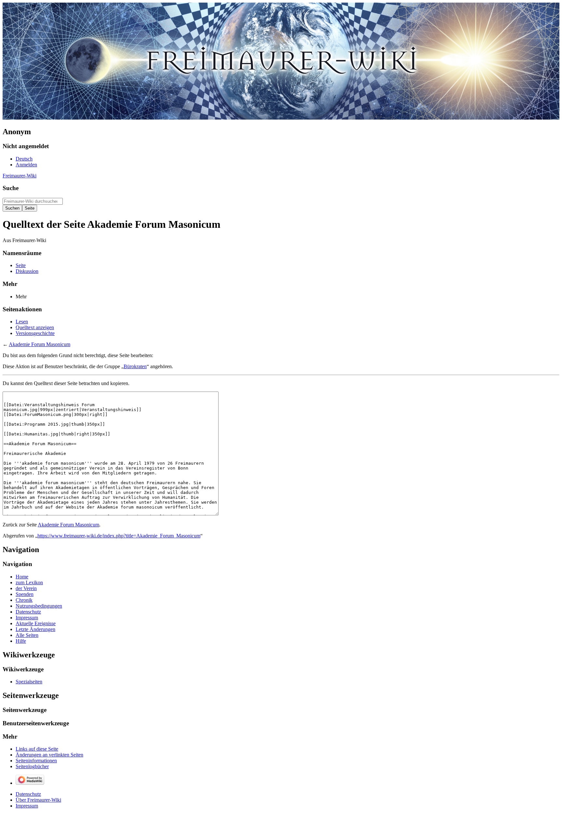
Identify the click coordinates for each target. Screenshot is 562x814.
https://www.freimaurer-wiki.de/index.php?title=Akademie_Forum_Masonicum (118, 535)
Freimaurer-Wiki (19, 175)
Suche (11, 188)
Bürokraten (135, 366)
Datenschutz (28, 794)
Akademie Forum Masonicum (39, 344)
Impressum (27, 805)
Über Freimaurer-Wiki (38, 800)
